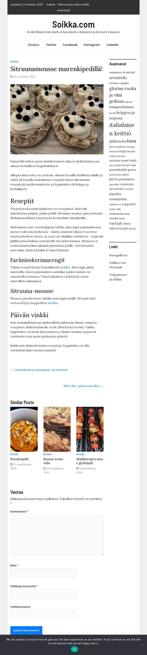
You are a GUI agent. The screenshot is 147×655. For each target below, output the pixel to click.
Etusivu (33, 45)
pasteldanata (115, 174)
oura (111, 165)
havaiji (112, 113)
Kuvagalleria (118, 255)
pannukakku (118, 169)
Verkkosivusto (20, 606)
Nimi (14, 565)
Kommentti (19, 511)
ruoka (14, 61)
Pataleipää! (19, 459)
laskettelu (114, 151)
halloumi (128, 102)
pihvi (125, 174)
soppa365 (129, 204)
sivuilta (65, 267)
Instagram (92, 45)
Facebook (70, 45)
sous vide (115, 209)
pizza (113, 179)
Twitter (51, 45)
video (127, 223)
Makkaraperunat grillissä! (89, 461)
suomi (113, 218)
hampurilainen (121, 107)
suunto (122, 218)
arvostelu (118, 77)
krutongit (130, 147)
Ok (74, 649)
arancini (128, 72)
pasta (132, 169)
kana (131, 141)
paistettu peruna (125, 165)
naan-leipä (128, 160)
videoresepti (118, 228)
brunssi (114, 83)
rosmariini (118, 199)
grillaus (116, 101)
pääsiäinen (126, 179)
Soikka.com (73, 24)
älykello (132, 228)
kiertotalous (117, 146)
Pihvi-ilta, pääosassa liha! (84, 386)
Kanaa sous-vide (53, 461)
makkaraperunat (117, 156)
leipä (122, 151)
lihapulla (131, 151)
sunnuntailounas (119, 213)
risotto (115, 193)
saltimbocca (115, 204)
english (124, 83)
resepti (128, 189)
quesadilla (114, 184)
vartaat (115, 223)
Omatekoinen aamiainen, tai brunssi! (39, 370)
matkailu (114, 160)
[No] (142, 645)
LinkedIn (113, 45)
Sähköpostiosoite (24, 586)
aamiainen (115, 72)
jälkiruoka (117, 141)
